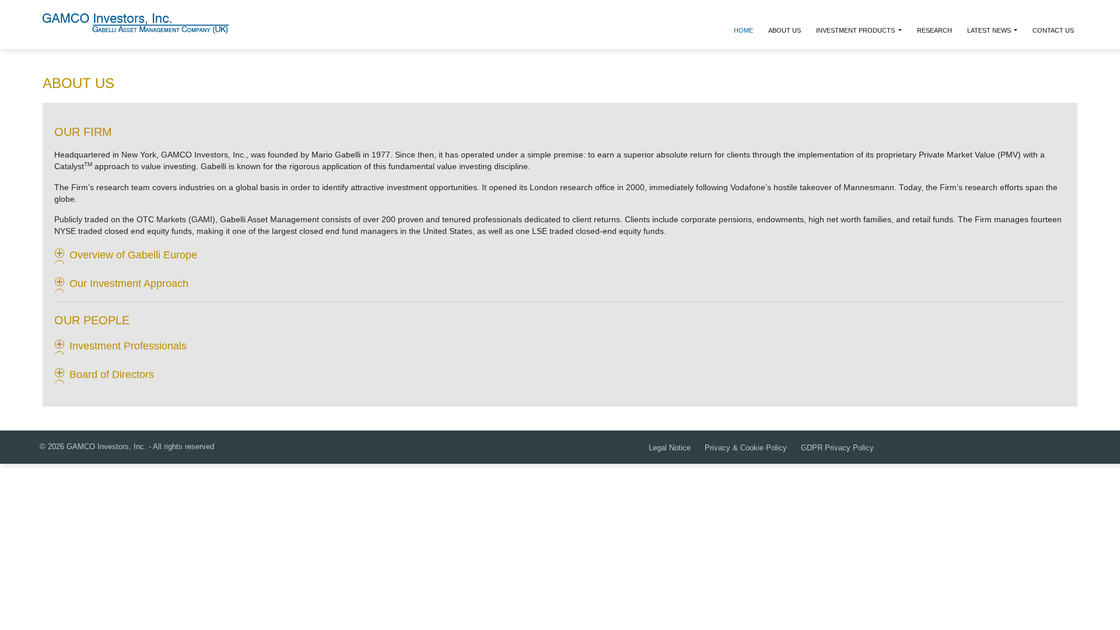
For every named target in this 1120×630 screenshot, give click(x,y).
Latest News (990, 30)
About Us (784, 30)
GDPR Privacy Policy (837, 447)
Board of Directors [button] (111, 374)
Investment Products (856, 30)
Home (743, 30)
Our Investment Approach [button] (128, 283)
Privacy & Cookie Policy (746, 447)
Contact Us (1053, 30)
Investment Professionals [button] (128, 346)
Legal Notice (670, 447)
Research (934, 30)
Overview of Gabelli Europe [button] (133, 255)
